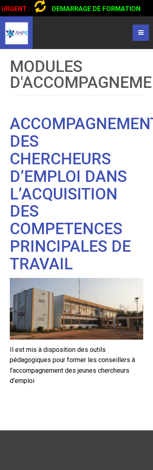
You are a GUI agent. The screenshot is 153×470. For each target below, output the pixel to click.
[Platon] (16, 32)
